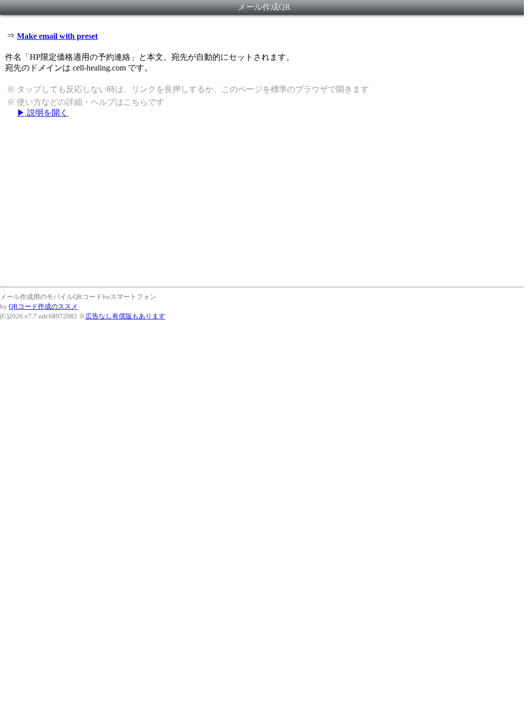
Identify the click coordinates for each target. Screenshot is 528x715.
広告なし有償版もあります (125, 316)
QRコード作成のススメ (43, 306)
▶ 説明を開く (42, 112)
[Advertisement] (262, 201)
